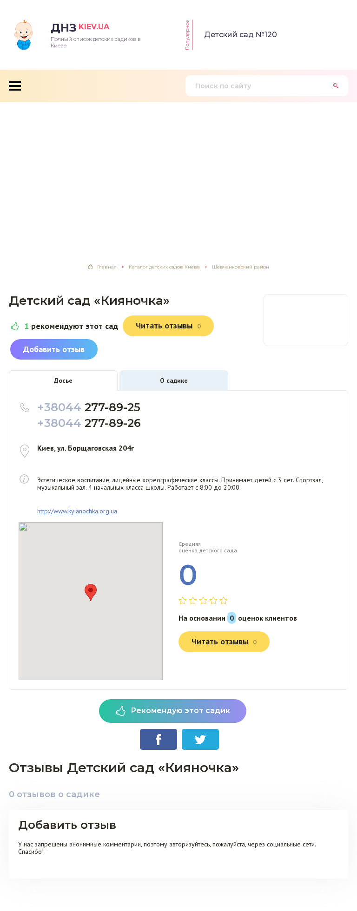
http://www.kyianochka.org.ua (77, 511)
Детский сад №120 (240, 34)
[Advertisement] (178, 172)
